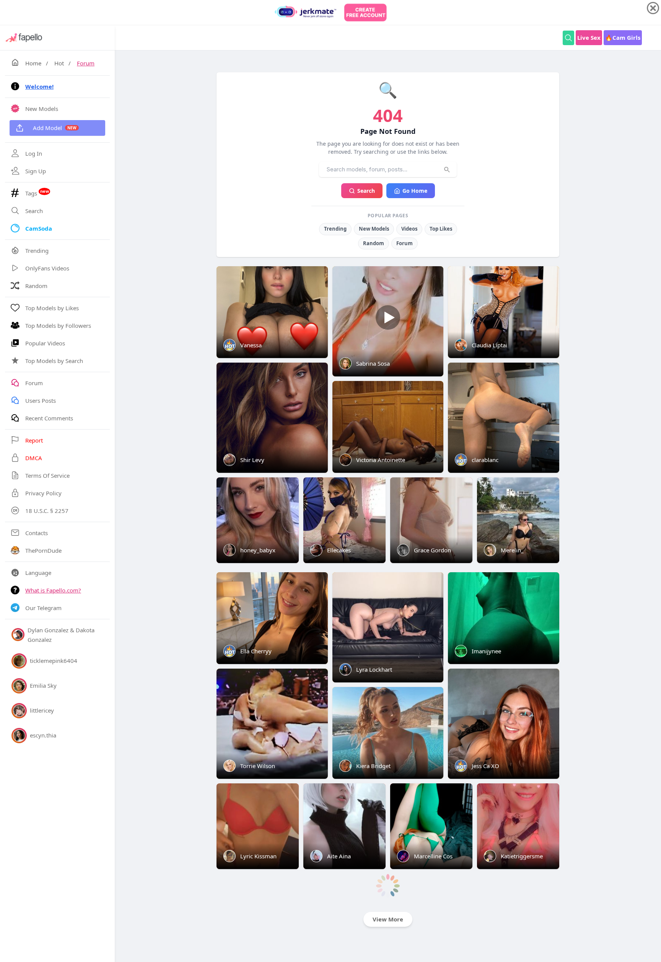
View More (388, 919)
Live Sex (589, 37)
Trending (335, 228)
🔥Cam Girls (622, 37)
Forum (85, 63)
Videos (409, 228)
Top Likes (441, 228)
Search (366, 190)
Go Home (414, 190)
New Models (374, 228)
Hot (59, 63)
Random (373, 243)
